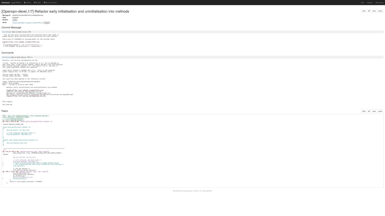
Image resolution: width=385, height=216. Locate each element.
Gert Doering (6, 57)
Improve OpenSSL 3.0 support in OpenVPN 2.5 (27, 23)
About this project (51, 3)
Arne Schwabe (6, 32)
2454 (364, 11)
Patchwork (6, 2)
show (15, 20)
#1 (32, 57)
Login (362, 3)
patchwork (176, 191)
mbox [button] (374, 11)
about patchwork (207, 191)
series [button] (380, 11)
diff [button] (369, 11)
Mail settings (379, 3)
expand (46, 23)
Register (370, 3)
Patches (28, 3)
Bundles (38, 3)
